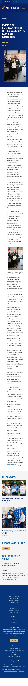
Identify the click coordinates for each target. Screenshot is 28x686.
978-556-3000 (14, 602)
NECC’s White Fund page (14, 465)
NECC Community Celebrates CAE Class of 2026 (14, 532)
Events (6, 548)
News (14, 619)
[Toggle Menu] (23, 8)
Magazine (14, 622)
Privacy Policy (21, 671)
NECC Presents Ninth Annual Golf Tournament (12, 499)
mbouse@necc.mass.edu (9, 579)
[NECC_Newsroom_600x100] (11, 8)
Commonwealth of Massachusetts (10, 671)
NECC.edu (15, 2)
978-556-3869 (6, 577)
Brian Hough (4, 45)
